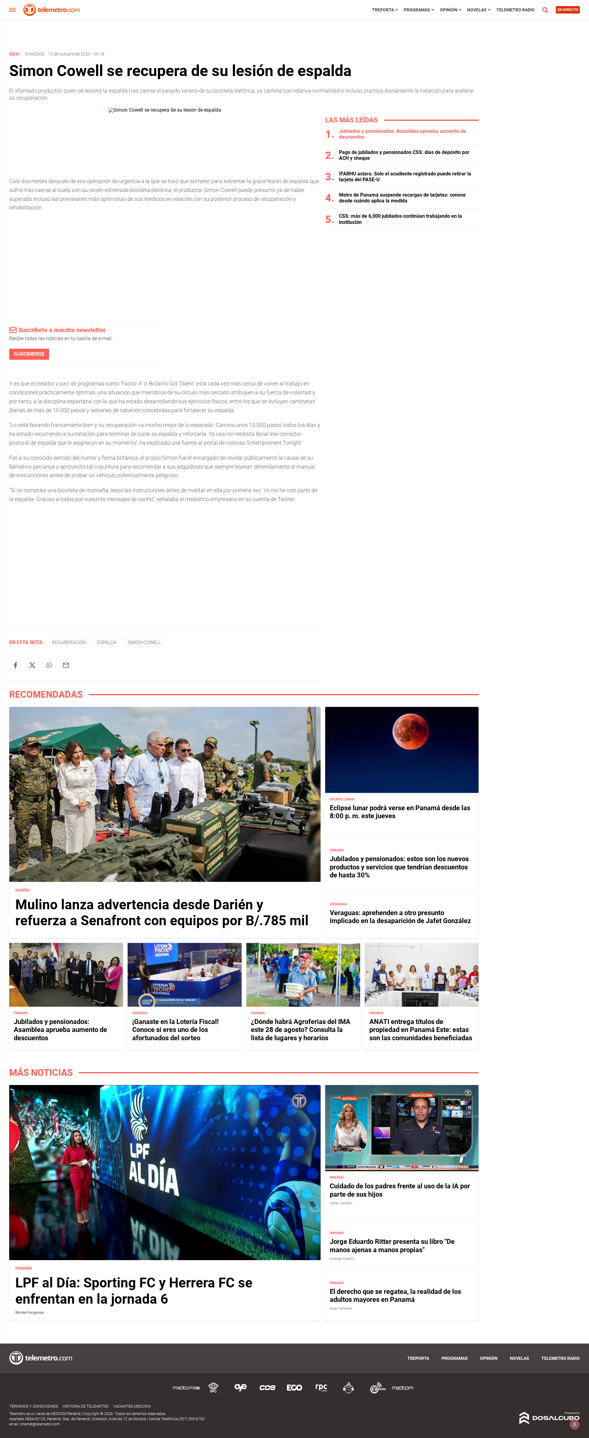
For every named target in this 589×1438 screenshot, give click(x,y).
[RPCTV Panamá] (213, 1392)
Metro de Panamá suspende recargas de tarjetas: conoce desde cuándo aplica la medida (402, 198)
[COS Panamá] (267, 1392)
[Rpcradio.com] (321, 1392)
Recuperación (69, 642)
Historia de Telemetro (86, 1406)
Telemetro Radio (515, 10)
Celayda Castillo (342, 1259)
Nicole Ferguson (29, 1312)
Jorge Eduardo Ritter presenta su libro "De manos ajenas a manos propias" (392, 1245)
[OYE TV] (240, 1392)
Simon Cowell (144, 642)
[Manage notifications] (574, 1424)
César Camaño (341, 1203)
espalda (106, 642)
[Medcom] (402, 1392)
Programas (417, 10)
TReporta (383, 10)
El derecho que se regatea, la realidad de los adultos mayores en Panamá (395, 1295)
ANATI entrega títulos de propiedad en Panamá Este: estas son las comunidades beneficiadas (420, 1030)
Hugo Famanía (341, 1309)
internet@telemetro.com (40, 1424)
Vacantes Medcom (132, 1406)
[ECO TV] (294, 1392)
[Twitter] (32, 665)
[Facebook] (15, 665)
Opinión (448, 10)
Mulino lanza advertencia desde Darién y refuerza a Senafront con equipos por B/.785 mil (162, 913)
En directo (567, 10)
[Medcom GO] (186, 1392)
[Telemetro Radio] (375, 1392)
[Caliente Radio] (348, 1392)
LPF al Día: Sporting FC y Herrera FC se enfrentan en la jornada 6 (133, 1291)
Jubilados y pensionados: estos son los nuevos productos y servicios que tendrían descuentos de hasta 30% (399, 867)
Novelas (477, 10)
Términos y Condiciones (33, 1406)
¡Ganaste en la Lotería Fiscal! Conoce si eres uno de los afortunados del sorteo (175, 1030)
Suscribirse (29, 354)
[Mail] (66, 665)
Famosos (34, 54)
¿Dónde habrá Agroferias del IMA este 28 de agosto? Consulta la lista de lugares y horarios (300, 1030)
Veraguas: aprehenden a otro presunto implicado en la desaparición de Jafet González (400, 917)
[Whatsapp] (49, 665)
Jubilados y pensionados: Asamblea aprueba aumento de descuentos (60, 1030)
